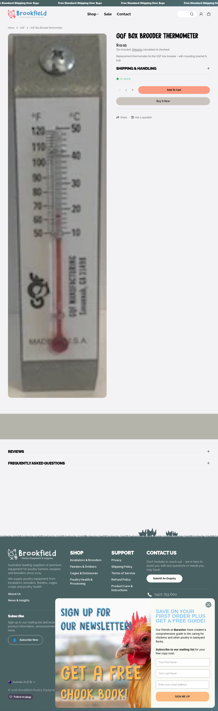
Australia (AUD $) (22, 682)
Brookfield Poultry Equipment (38, 690)
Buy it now (163, 100)
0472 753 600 (165, 594)
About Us (14, 594)
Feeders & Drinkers (83, 566)
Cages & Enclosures (84, 573)
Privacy (116, 560)
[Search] (187, 14)
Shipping (137, 49)
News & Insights (19, 600)
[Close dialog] (208, 604)
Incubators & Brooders (85, 560)
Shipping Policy (121, 566)
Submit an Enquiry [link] (164, 578)
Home (11, 27)
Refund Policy (121, 579)
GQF (22, 27)
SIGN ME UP (182, 696)
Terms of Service (123, 573)
